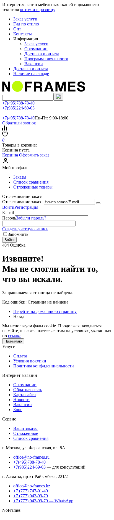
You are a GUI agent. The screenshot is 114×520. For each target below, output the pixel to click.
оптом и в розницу (37, 9)
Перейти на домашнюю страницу (45, 311)
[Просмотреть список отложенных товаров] (5, 135)
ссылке (14, 335)
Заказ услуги (25, 19)
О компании (36, 48)
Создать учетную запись (25, 228)
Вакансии (33, 63)
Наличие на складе (31, 73)
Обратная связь (27, 389)
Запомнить (18, 234)
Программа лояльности (46, 58)
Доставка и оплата (41, 53)
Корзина (10, 155)
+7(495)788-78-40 (18, 103)
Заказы (19, 177)
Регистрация (26, 207)
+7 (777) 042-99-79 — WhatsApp (43, 500)
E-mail (8, 212)
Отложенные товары (33, 187)
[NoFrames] (43, 90)
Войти (8, 207)
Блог (17, 409)
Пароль (9, 218)
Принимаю (13, 341)
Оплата (20, 356)
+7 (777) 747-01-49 (30, 490)
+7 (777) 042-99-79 (30, 495)
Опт (17, 29)
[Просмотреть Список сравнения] (4, 129)
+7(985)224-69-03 (18, 108)
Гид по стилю (26, 24)
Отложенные (25, 433)
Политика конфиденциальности (43, 366)
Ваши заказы (25, 428)
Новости (21, 399)
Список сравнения (30, 182)
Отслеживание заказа (22, 201)
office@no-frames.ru (31, 457)
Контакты (22, 34)
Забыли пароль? (31, 218)
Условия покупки (29, 361)
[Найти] (58, 97)
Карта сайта (24, 394)
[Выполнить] (98, 203)
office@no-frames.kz (31, 486)
